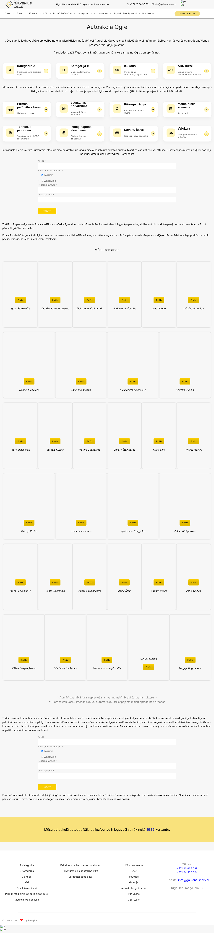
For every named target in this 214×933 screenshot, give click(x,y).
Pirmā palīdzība (62, 13)
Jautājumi (83, 13)
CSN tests (134, 899)
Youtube (134, 876)
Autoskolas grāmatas (133, 888)
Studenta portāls (187, 13)
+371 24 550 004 (187, 872)
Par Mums (148, 13)
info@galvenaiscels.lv (193, 880)
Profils (20, 300)
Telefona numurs (47, 184)
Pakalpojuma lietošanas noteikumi (80, 865)
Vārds (42, 160)
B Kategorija (27, 870)
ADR (45, 13)
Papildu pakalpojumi (125, 13)
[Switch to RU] (183, 5)
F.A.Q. (133, 870)
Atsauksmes (101, 13)
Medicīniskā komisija (27, 899)
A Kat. (8, 13)
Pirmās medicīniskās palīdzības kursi (26, 893)
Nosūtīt (47, 211)
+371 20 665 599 (187, 868)
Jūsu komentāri (46, 194)
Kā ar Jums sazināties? (50, 170)
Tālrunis (48, 175)
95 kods (33, 13)
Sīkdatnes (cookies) (80, 876)
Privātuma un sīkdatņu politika (80, 870)
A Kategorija (27, 865)
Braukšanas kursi (27, 888)
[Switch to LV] (183, 1)
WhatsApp (50, 180)
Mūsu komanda (134, 865)
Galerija (133, 882)
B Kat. (20, 13)
